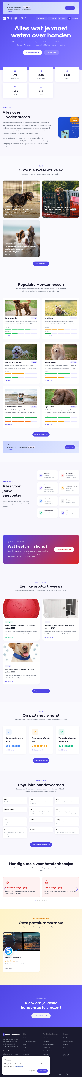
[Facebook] (64, 1055)
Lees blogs (53, 52)
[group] (21, 199)
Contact (25, 1038)
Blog (24, 1044)
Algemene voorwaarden (72, 1074)
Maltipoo (46, 1041)
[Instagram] (68, 1055)
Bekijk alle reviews (39, 691)
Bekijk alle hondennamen (40, 845)
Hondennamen (68, 1041)
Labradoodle (47, 1038)
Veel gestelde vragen (29, 1041)
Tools (24, 1048)
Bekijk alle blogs (40, 264)
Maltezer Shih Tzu (48, 1044)
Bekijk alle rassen (33, 52)
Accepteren (42, 1071)
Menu (63, 18)
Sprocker (46, 1054)
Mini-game (26, 1054)
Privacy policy (60, 1074)
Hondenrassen (67, 1038)
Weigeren (32, 1071)
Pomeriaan (46, 1048)
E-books (65, 1044)
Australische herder (49, 1051)
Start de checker (62, 549)
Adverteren (70, 8)
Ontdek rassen (39, 1016)
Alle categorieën (39, 760)
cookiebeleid (19, 1066)
